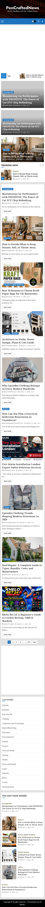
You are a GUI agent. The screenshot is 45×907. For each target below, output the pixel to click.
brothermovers (9, 159)
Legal (4, 769)
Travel (4, 782)
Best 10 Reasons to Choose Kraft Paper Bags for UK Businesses (20, 292)
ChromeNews (32, 902)
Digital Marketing (17, 285)
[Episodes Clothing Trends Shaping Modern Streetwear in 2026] (22, 497)
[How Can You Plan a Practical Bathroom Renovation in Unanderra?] (22, 409)
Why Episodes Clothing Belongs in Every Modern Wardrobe (21, 387)
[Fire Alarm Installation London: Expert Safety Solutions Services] (22, 448)
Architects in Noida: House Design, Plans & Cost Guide (18, 341)
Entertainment (8, 737)
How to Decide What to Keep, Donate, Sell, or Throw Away (18, 155)
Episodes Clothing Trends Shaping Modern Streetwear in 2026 (20, 516)
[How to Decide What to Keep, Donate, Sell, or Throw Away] (6, 175)
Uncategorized (8, 92)
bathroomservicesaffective (13, 423)
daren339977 (8, 297)
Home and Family (9, 764)
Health (5, 759)
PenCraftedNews (22, 8)
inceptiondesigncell (11, 346)
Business (6, 150)
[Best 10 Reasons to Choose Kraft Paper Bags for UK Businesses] (22, 274)
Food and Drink (8, 750)
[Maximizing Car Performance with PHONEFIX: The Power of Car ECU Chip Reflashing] (22, 189)
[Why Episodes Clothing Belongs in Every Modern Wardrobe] (22, 369)
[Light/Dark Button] (34, 21)
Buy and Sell (7, 714)
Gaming (7, 609)
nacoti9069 (8, 105)
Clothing (5, 719)
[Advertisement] (22, 47)
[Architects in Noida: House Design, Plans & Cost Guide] (22, 323)
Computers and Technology (13, 723)
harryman (7, 575)
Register (42, 21)
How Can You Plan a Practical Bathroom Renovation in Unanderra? (19, 417)
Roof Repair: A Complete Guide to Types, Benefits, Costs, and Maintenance (22, 568)
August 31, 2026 (20, 105)
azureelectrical (9, 470)
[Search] (38, 21)
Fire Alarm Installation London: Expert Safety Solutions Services (21, 466)
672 (28, 642)
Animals (5, 705)
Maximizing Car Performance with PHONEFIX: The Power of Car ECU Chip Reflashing (21, 99)
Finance (5, 746)
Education (6, 732)
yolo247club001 (9, 624)
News (4, 778)
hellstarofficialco (10, 392)
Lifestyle (7, 333)
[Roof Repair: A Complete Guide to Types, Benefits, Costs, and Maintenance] (22, 549)
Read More (7, 211)
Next (34, 642)
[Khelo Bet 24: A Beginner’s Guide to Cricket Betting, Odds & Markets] (22, 598)
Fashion (7, 380)
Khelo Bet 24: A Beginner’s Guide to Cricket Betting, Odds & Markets (21, 618)
